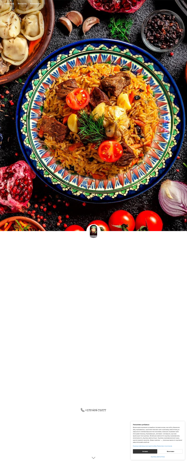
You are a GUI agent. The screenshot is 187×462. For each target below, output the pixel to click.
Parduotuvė (9, 3)
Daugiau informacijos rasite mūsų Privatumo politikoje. (152, 446)
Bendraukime (35, 3)
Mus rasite (22, 3)
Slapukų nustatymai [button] (158, 457)
